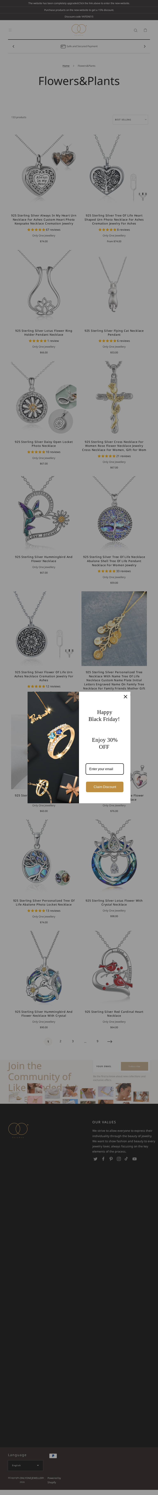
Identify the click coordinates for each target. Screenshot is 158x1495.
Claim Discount (105, 787)
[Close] (125, 697)
